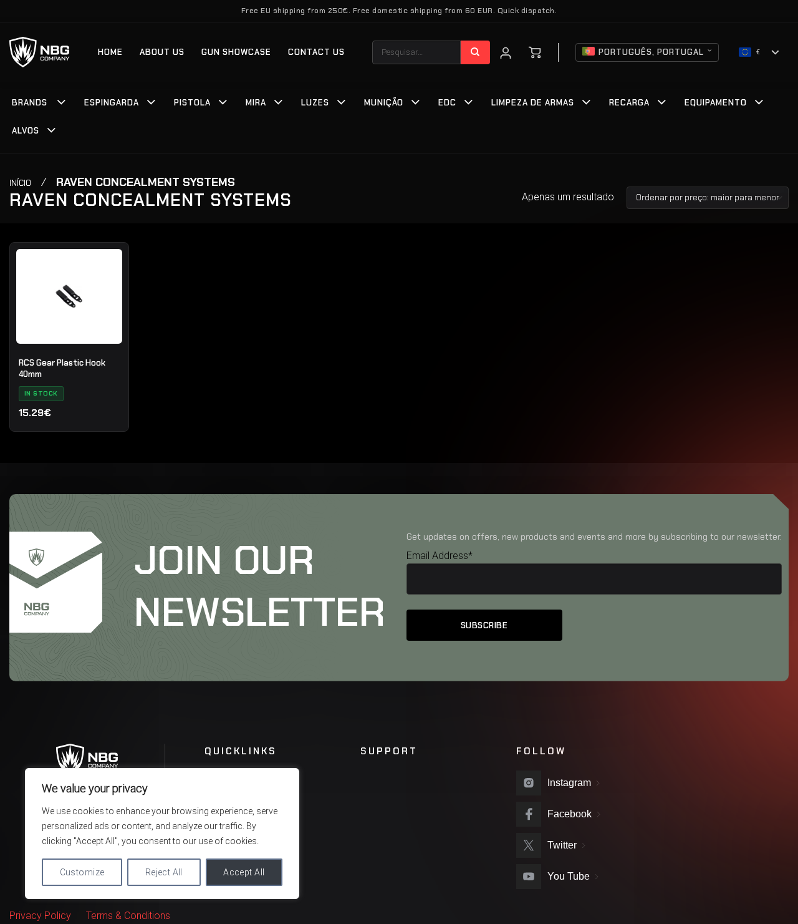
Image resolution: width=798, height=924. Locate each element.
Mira (256, 102)
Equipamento (716, 102)
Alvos (25, 130)
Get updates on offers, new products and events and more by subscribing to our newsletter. (594, 536)
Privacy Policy (40, 916)
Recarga (629, 102)
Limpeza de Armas (532, 102)
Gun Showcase (236, 52)
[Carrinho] (535, 52)
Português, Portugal (651, 52)
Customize (82, 872)
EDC (447, 102)
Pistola (192, 102)
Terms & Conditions (128, 916)
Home (110, 52)
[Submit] (475, 52)
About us (162, 52)
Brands (29, 102)
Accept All (243, 872)
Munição (383, 102)
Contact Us (316, 52)
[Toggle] (62, 104)
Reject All (164, 872)
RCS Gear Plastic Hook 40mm (62, 368)
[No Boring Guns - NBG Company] (39, 52)
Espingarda (111, 102)
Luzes (315, 102)
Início (20, 183)
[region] (162, 833)
